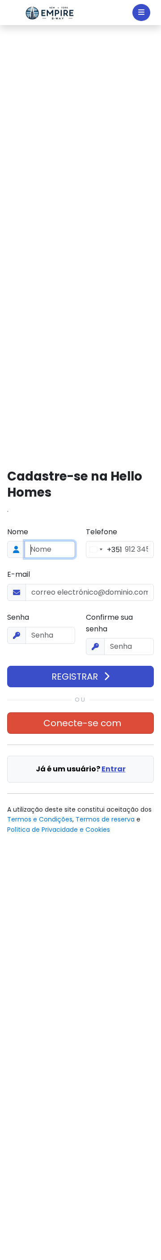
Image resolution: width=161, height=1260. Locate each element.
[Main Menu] (141, 12)
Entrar (114, 769)
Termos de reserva (105, 819)
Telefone (101, 532)
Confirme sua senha (109, 623)
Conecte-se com (82, 723)
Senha (18, 617)
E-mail (18, 574)
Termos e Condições (39, 819)
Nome (17, 532)
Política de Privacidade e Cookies (58, 829)
